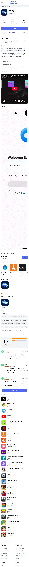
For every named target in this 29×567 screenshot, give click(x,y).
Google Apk (4, 548)
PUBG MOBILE (19, 555)
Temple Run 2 (19, 550)
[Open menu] (2, 2)
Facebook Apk (5, 550)
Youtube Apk (4, 558)
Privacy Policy (19, 565)
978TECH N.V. (12, 14)
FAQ (2, 565)
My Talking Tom (20, 548)
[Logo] (14, 2)
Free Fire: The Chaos (21, 553)
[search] (26, 2)
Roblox (17, 558)
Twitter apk (4, 553)
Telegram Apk (4, 555)
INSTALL (14, 28)
